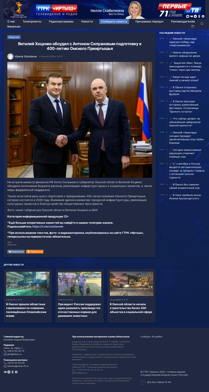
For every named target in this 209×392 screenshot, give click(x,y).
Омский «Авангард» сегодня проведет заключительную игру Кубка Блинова (186, 137)
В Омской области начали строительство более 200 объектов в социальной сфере (131, 308)
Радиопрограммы (61, 21)
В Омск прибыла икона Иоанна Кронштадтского (185, 196)
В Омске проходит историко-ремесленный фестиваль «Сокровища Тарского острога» (183, 106)
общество (12, 245)
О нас (11, 21)
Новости (87, 21)
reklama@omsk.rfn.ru (18, 366)
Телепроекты (32, 21)
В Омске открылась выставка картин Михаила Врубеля (185, 91)
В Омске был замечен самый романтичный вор (184, 186)
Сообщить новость (114, 21)
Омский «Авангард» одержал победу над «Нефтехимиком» (183, 42)
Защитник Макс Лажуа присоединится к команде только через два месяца (185, 66)
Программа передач (149, 21)
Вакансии (13, 26)
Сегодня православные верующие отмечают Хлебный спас (185, 153)
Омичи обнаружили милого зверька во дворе (184, 54)
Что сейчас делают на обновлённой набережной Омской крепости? (185, 122)
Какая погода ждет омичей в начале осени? (184, 78)
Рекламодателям (183, 21)
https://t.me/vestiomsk (47, 226)
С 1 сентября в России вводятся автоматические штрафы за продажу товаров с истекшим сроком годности (187, 170)
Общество (14, 37)
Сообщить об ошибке (151, 336)
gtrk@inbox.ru (14, 354)
